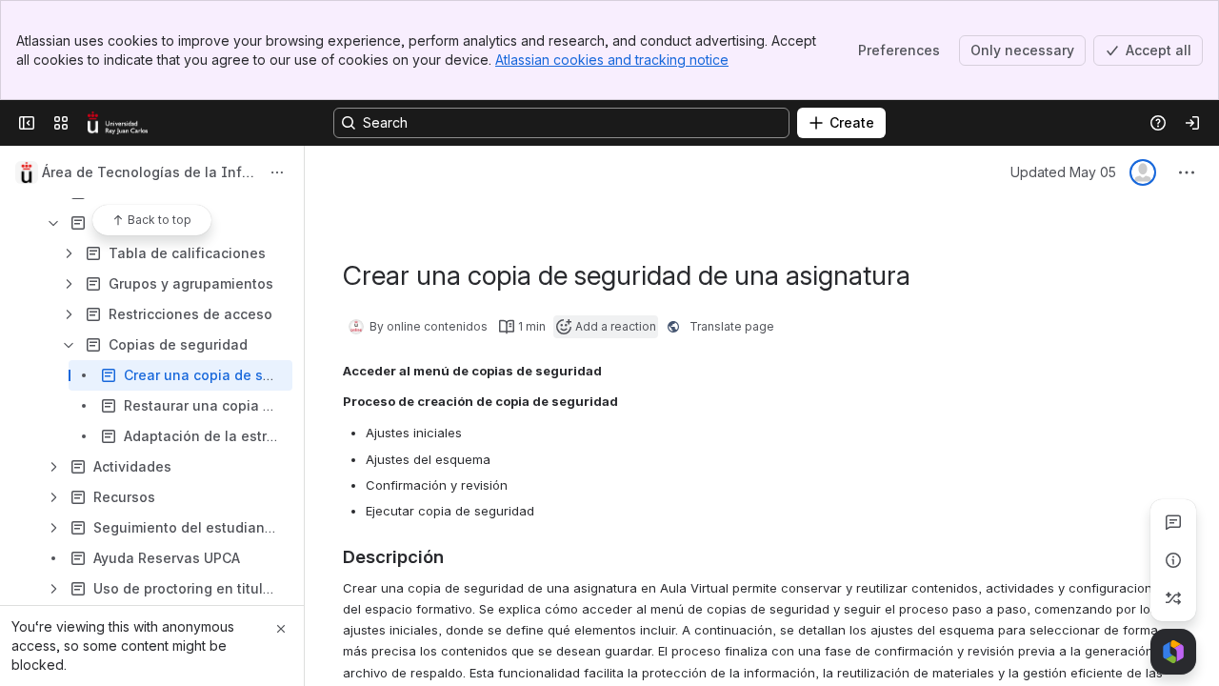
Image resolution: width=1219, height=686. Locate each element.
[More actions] (277, 172)
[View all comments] (1173, 522)
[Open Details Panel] (1173, 560)
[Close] (281, 628)
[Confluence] (117, 123)
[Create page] (1173, 598)
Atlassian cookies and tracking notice (612, 59)
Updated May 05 (1063, 172)
